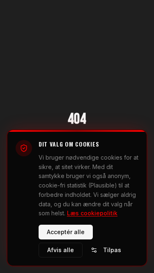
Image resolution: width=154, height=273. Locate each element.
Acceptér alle (66, 231)
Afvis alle (60, 249)
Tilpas (112, 249)
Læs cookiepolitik (92, 213)
